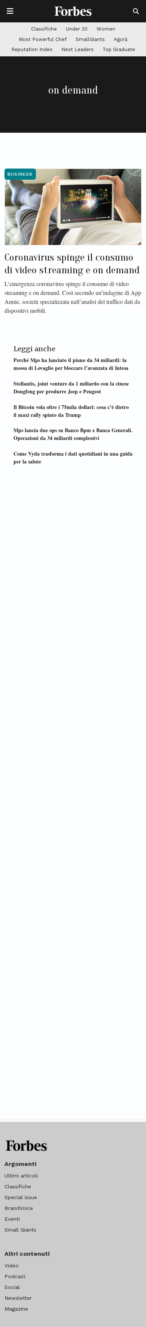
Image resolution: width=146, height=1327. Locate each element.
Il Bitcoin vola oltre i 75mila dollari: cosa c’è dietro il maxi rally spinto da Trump (71, 411)
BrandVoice (18, 1208)
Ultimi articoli (21, 1176)
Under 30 (77, 29)
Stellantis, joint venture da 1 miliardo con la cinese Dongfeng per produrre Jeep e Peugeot (71, 387)
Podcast (14, 1276)
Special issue (20, 1197)
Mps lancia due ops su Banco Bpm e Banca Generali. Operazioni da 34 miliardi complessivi (73, 434)
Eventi (12, 1219)
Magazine (16, 1309)
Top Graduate (119, 49)
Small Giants (20, 1230)
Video (11, 1265)
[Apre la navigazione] (10, 11)
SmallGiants (90, 39)
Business (20, 174)
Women (106, 29)
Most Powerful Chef (43, 39)
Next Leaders (77, 49)
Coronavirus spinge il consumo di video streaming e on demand (72, 263)
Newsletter (18, 1298)
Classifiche (44, 29)
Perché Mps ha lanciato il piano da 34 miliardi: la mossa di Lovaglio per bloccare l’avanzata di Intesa (70, 364)
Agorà (120, 39)
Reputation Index (31, 49)
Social (12, 1287)
